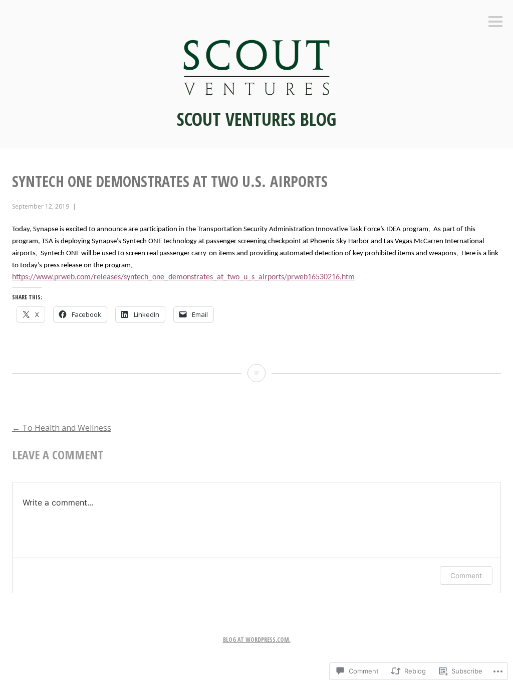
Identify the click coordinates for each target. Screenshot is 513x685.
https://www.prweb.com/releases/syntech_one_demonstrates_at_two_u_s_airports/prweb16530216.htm (183, 277)
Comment (466, 575)
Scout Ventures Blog (256, 119)
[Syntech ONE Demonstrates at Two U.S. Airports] (256, 373)
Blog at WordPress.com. (257, 639)
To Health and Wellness (61, 427)
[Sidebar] (495, 22)
